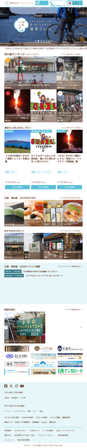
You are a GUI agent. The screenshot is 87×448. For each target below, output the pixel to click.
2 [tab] (38, 40)
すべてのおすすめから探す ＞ (71, 198)
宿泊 (41, 411)
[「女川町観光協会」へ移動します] (16, 372)
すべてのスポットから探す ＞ (71, 230)
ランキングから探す (12, 417)
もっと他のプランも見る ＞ (72, 54)
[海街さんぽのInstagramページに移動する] (17, 386)
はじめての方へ (20, 430)
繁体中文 (52, 422)
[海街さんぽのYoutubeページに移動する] (23, 386)
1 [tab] (35, 40)
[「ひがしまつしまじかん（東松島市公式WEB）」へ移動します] (43, 356)
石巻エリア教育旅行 (22, 422)
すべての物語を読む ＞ (74, 309)
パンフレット (9, 440)
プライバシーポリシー (46, 435)
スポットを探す (42, 417)
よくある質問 (48, 430)
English (44, 422)
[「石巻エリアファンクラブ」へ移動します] (70, 356)
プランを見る (17, 187)
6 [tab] (48, 40)
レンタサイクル (19, 411)
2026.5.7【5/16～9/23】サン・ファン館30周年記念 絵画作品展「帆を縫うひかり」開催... (40, 48)
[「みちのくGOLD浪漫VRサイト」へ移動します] (16, 349)
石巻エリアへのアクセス (65, 430)
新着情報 (7, 430)
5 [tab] (46, 40)
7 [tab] (51, 40)
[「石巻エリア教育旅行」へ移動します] (70, 364)
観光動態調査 (63, 435)
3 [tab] (41, 40)
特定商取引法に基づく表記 (24, 435)
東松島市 (15, 397)
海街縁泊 (35, 422)
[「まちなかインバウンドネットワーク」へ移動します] (16, 364)
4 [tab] (43, 40)
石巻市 (6, 397)
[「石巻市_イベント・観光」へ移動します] (70, 349)
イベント (7, 411)
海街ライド (8, 422)
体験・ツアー (32, 411)
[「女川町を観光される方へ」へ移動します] (16, 356)
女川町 (23, 397)
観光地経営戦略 (24, 440)
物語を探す (66, 417)
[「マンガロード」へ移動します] (70, 372)
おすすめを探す (28, 417)
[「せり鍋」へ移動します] (43, 349)
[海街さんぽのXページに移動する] (12, 386)
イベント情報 (55, 417)
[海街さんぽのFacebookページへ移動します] (6, 386)
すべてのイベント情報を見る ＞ (70, 266)
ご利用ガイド (34, 430)
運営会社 (7, 435)
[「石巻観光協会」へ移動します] (43, 372)
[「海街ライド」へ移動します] (43, 364)
